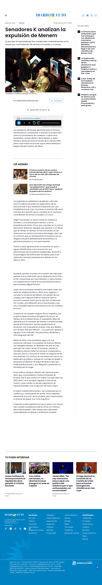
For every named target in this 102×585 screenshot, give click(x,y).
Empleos (85, 527)
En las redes (51, 533)
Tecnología (68, 527)
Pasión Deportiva (53, 518)
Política (21, 23)
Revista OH (33, 533)
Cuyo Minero (33, 527)
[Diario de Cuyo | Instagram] (87, 15)
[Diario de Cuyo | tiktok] (96, 15)
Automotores (87, 524)
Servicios (85, 530)
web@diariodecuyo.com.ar (46, 564)
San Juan (32, 518)
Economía (33, 524)
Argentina (50, 524)
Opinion (67, 518)
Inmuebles (86, 521)
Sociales (67, 521)
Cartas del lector (71, 515)
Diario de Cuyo (10, 23)
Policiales (50, 515)
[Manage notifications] (97, 567)
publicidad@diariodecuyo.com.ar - (42, 566)
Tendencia (68, 530)
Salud (66, 524)
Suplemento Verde (36, 530)
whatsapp (30, 528)
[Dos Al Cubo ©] (82, 564)
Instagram (10, 528)
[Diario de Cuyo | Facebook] (83, 15)
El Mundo (50, 527)
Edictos (85, 539)
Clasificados (87, 518)
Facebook (6, 528)
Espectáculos (52, 521)
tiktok (15, 528)
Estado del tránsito (71, 533)
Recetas (50, 530)
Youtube (25, 528)
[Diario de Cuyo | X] (91, 15)
